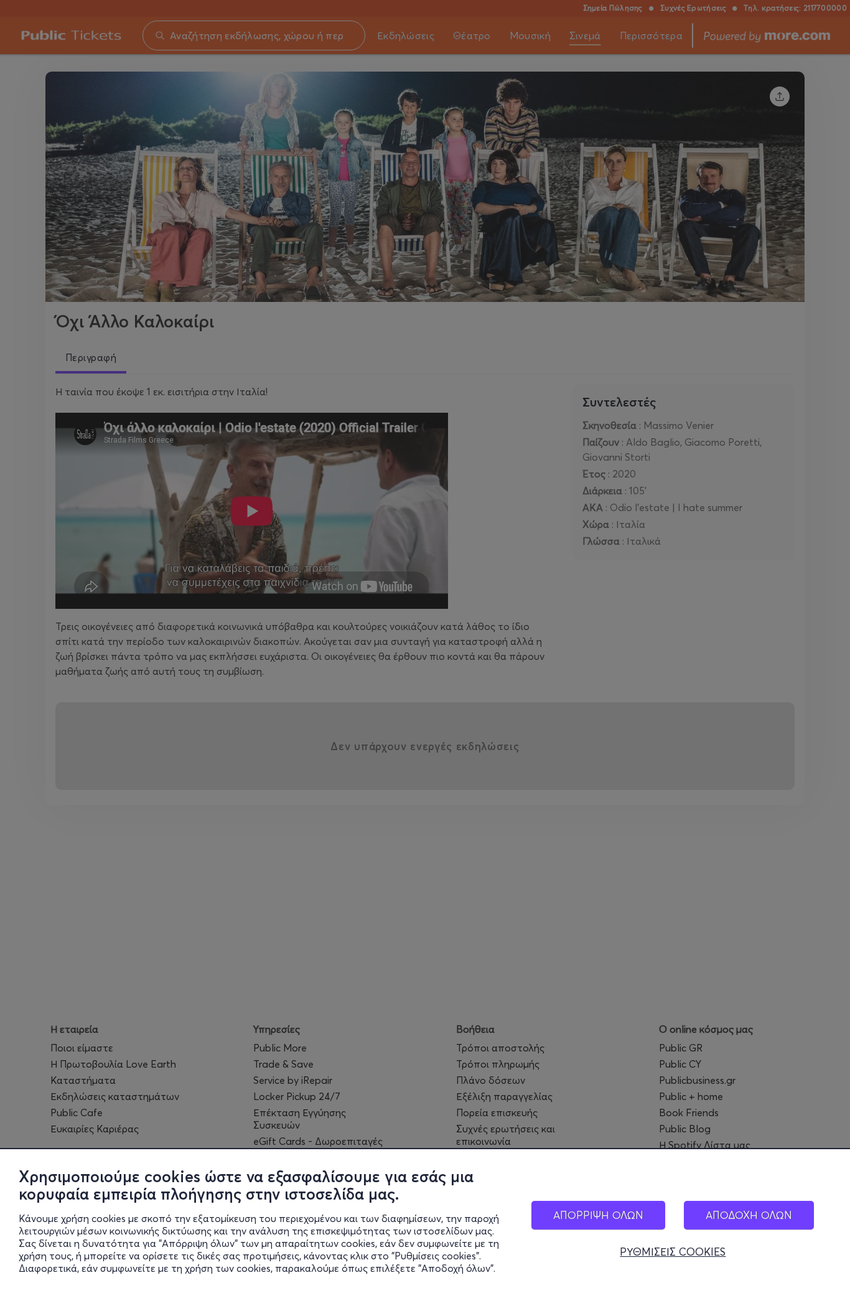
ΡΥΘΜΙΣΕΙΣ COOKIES (673, 1252)
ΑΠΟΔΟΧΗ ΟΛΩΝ (749, 1214)
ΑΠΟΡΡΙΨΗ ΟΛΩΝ (598, 1214)
